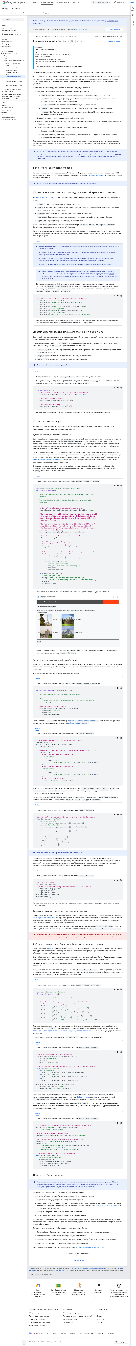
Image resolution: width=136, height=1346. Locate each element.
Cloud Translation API (80, 29)
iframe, (50, 948)
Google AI (100, 1333)
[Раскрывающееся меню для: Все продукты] (69, 2)
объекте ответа (84, 1097)
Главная (34, 2)
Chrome (63, 1333)
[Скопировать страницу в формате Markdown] (78, 41)
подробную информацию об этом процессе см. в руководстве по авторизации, (62, 1031)
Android (54, 1333)
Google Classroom (47, 2)
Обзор (4, 13)
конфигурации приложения (43, 918)
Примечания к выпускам (37, 1319)
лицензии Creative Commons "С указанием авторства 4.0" (89, 1268)
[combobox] (101, 2)
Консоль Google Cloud (70, 1319)
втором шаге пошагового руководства (47, 460)
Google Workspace (46, 36)
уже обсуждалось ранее (45, 198)
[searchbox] (13, 19)
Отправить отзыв (114, 41)
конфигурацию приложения (102, 934)
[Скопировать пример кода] (121, 295)
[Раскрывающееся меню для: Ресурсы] (81, 2)
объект (78, 723)
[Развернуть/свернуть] (45, 47)
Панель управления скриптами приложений (77, 1316)
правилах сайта (60, 1270)
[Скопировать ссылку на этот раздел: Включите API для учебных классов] (74, 168)
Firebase (72, 1333)
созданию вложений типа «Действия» (89, 1247)
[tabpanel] (78, 284)
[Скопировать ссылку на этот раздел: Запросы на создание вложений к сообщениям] (79, 660)
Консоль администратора (71, 1313)
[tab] (37, 241)
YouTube (99, 1322)
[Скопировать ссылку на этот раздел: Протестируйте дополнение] (67, 1175)
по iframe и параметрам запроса (91, 1184)
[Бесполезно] (121, 36)
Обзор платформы (35, 1313)
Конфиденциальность (54, 1342)
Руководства (15, 13)
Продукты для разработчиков (39, 1316)
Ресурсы (76, 2)
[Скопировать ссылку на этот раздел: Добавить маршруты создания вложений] (73, 435)
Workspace (19, 2)
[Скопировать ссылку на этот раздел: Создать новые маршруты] (64, 422)
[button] (13, 41)
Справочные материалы (31, 13)
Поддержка (47, 13)
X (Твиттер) (100, 1319)
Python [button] (37, 241)
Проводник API (68, 1322)
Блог (98, 1313)
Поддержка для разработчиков (39, 1322)
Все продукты (62, 2)
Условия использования (37, 1325)
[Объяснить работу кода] (114, 295)
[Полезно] (118, 36)
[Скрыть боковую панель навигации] (24, 1342)
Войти (132, 2)
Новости (99, 1316)
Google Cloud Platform (86, 1333)
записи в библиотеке (96, 175)
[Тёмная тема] (117, 295)
